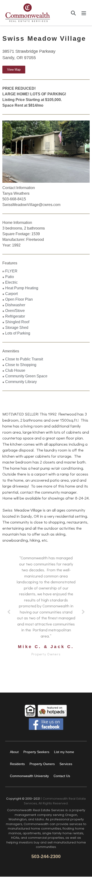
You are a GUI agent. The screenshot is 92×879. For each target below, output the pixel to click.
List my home (64, 752)
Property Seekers (36, 752)
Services (65, 764)
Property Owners (42, 764)
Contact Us (62, 776)
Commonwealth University (29, 776)
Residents (17, 764)
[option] (46, 152)
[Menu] (84, 13)
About (14, 752)
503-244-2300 (46, 856)
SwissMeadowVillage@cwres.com (31, 205)
